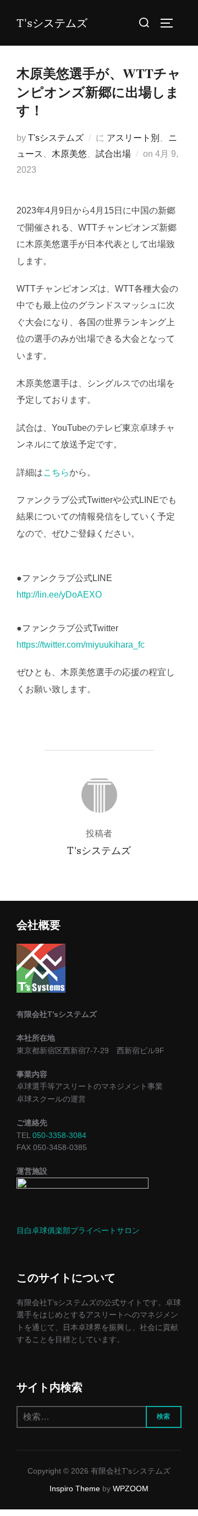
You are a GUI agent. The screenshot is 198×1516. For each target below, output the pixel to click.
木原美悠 (69, 153)
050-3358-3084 (59, 1135)
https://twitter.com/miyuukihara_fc (80, 644)
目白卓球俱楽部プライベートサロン (78, 1230)
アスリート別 (133, 138)
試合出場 (113, 153)
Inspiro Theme (75, 1488)
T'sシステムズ (51, 22)
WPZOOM (130, 1488)
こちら (56, 472)
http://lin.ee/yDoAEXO (59, 594)
